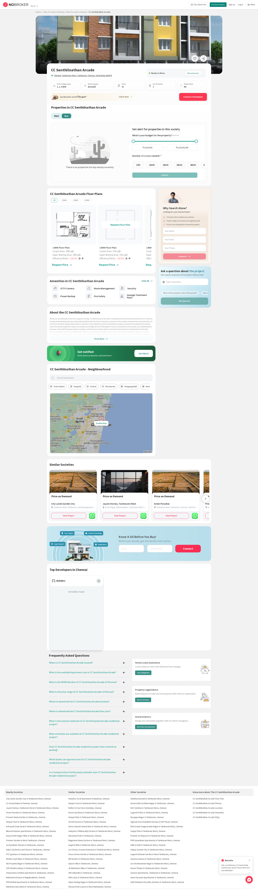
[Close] (249, 860)
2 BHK (75, 200)
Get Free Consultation (146, 727)
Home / (39, 12)
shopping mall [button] (130, 386)
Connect (183, 256)
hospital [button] (77, 386)
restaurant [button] (110, 386)
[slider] (133, 141)
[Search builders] (98, 581)
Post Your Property (218, 4)
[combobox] (103, 378)
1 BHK (64, 200)
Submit (164, 175)
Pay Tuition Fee (200, 4)
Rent (33, 5)
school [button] (93, 386)
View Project (68, 515)
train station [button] (59, 386)
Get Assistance (143, 700)
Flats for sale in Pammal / (77, 12)
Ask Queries (184, 301)
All (54, 200)
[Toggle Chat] (249, 879)
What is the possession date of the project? (180, 293)
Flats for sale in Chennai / (54, 12)
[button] (74, 258)
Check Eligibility (143, 673)
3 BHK (86, 200)
